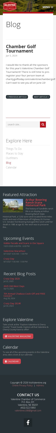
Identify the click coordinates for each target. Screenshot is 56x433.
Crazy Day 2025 (12, 278)
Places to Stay (14, 153)
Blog (8, 162)
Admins (40, 385)
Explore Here (19, 141)
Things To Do (14, 148)
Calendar (11, 167)
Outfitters (12, 158)
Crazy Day (9, 258)
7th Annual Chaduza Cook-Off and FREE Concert (24, 294)
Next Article (40, 97)
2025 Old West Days (14, 286)
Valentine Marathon (14, 251)
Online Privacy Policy (22, 385)
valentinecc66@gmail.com (28, 410)
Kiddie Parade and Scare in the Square (24, 243)
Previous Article (18, 97)
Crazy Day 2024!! (12, 303)
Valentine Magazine (19, 336)
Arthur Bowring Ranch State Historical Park (13, 205)
